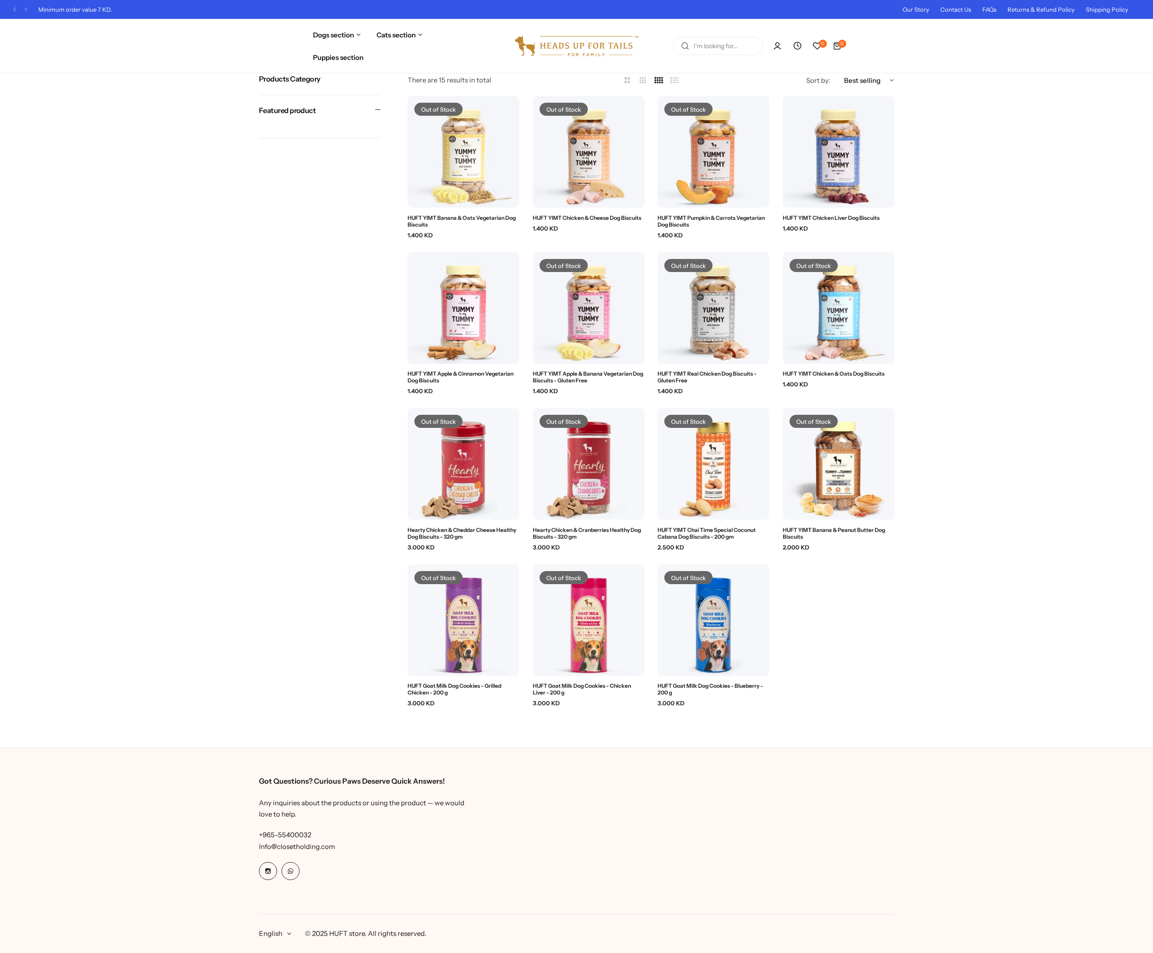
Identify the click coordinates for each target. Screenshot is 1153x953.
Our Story (916, 9)
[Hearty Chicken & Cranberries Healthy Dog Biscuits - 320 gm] (589, 464)
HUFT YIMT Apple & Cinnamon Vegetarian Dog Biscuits (460, 377)
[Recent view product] (797, 46)
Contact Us (955, 9)
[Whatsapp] (290, 871)
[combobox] (718, 46)
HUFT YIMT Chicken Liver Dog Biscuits (831, 217)
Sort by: (818, 80)
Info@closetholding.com (297, 846)
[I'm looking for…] (685, 46)
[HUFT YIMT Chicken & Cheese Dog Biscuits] (589, 152)
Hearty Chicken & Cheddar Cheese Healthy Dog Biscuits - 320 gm (462, 533)
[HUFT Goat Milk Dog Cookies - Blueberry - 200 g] (713, 620)
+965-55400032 (285, 834)
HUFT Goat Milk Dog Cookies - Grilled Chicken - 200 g (454, 689)
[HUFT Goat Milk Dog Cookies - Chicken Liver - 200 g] (589, 620)
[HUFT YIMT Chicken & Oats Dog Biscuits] (838, 308)
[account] (777, 46)
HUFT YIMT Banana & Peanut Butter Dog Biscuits (834, 533)
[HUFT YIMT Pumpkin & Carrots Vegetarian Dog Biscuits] (713, 152)
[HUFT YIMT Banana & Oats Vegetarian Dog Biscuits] (463, 152)
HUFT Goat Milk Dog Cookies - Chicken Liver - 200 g (582, 689)
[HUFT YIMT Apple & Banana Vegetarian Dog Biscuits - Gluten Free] (589, 308)
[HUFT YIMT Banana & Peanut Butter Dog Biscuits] (838, 464)
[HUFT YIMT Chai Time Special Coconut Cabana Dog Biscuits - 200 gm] (713, 464)
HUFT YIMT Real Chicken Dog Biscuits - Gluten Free (707, 377)
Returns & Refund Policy (1041, 9)
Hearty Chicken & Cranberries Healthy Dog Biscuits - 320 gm (587, 533)
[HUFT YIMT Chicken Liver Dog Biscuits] (838, 152)
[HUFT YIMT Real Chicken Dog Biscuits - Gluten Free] (713, 308)
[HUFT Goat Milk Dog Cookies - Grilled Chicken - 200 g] (463, 620)
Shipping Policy (1107, 9)
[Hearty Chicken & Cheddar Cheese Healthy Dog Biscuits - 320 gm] (463, 464)
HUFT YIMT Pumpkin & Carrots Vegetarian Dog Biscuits (711, 221)
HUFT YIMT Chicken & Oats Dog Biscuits (834, 373)
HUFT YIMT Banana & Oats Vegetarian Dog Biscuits (462, 221)
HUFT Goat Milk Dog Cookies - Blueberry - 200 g (710, 689)
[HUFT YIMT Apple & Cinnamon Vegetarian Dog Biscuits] (463, 308)
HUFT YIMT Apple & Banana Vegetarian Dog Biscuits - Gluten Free (588, 377)
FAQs (989, 9)
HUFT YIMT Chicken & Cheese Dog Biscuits (587, 217)
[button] (15, 10)
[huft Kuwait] (577, 46)
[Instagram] (268, 871)
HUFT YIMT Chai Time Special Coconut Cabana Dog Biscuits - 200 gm (707, 533)
